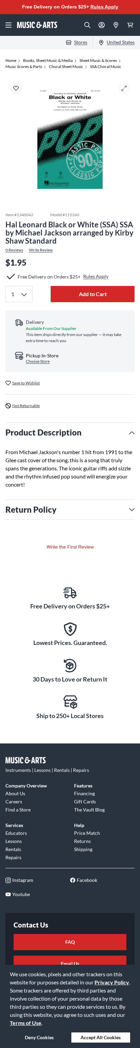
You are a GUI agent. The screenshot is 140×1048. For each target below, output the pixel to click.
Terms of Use (25, 1023)
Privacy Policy (111, 982)
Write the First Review (70, 547)
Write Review (41, 250)
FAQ (70, 942)
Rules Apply (104, 6)
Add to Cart (93, 294)
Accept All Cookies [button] (101, 1037)
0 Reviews (14, 250)
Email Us (70, 963)
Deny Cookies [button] (39, 1037)
